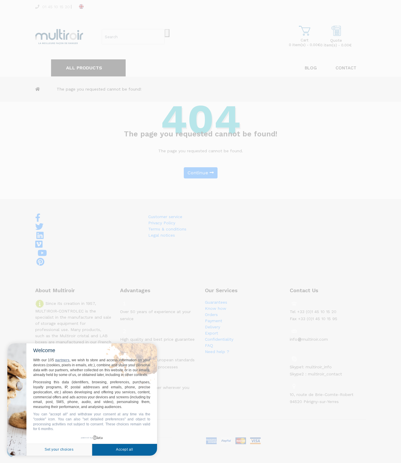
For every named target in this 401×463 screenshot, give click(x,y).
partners (62, 360)
